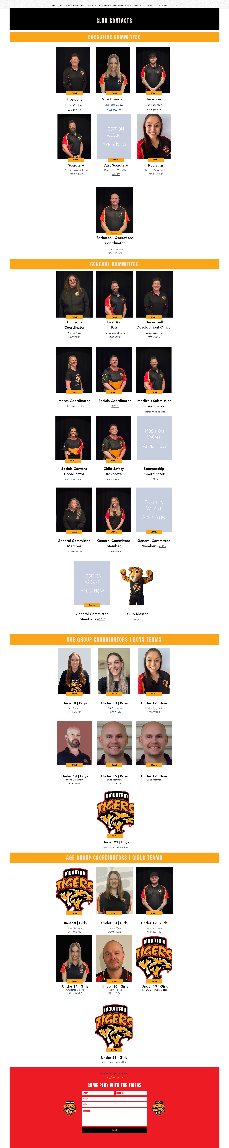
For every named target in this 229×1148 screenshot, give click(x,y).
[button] (154, 532)
